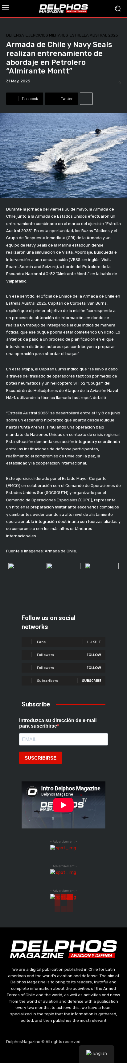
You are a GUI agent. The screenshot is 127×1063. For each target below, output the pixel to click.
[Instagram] (49, 1054)
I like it (94, 641)
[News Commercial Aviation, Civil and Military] (63, 8)
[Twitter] (63, 1054)
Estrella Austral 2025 (94, 35)
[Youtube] (78, 1054)
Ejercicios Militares (47, 35)
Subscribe (91, 680)
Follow (94, 654)
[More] (86, 99)
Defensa (15, 35)
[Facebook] (34, 1054)
